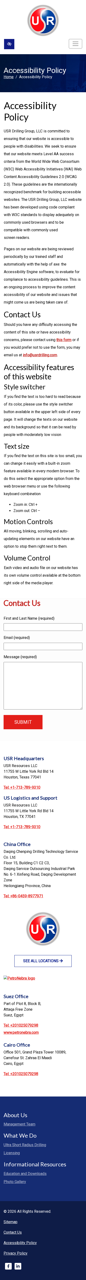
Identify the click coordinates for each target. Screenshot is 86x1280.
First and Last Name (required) (29, 618)
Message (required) (20, 657)
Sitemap (10, 1222)
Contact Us (13, 1232)
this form (63, 340)
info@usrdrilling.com (40, 355)
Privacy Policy (15, 1253)
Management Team (19, 1124)
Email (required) (17, 637)
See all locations (41, 961)
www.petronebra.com (21, 1032)
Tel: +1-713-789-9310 (22, 787)
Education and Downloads (25, 1173)
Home (9, 77)
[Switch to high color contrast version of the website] (9, 44)
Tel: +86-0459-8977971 (23, 896)
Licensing (12, 1153)
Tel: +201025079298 (21, 1025)
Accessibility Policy (20, 1243)
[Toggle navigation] (75, 43)
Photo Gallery (15, 1181)
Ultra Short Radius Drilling (25, 1145)
